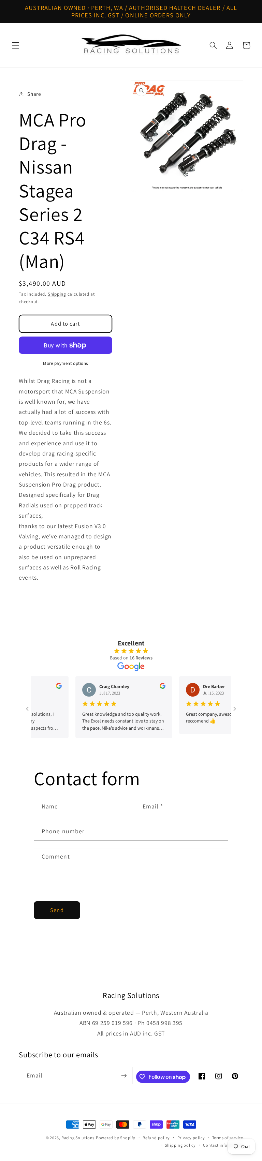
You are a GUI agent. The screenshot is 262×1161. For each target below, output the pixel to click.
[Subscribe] (124, 1076)
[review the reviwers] (49, 687)
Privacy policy (191, 1137)
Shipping (57, 294)
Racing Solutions (77, 1137)
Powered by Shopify (115, 1137)
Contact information (223, 1145)
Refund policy (156, 1137)
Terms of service (227, 1137)
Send (56, 910)
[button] (16, 45)
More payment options (65, 363)
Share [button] (34, 93)
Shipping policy (180, 1145)
